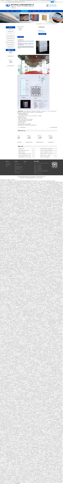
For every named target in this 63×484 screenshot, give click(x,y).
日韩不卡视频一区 (49, 361)
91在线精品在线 (29, 339)
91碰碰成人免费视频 (43, 289)
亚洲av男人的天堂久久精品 (7, 250)
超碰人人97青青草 (49, 318)
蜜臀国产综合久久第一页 (17, 370)
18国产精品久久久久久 (5, 256)
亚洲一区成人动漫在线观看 (47, 412)
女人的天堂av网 (30, 283)
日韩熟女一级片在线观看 (54, 241)
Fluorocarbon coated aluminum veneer (11, 42)
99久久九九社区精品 (50, 185)
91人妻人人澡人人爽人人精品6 (57, 213)
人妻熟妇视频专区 (17, 371)
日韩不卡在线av (57, 243)
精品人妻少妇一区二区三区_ (51, 261)
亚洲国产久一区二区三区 (33, 214)
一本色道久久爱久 (4, 192)
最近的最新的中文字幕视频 (23, 289)
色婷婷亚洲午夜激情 (27, 232)
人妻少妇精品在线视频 (33, 282)
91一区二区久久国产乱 (40, 412)
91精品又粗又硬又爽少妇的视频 (24, 249)
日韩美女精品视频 (31, 243)
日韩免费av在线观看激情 (22, 183)
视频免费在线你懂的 (29, 204)
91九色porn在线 (26, 412)
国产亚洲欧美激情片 (51, 246)
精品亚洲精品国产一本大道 (48, 221)
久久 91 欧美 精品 (19, 254)
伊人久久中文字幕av (3, 261)
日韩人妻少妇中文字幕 (17, 228)
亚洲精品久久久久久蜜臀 (57, 254)
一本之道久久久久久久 (18, 390)
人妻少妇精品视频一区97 (23, 240)
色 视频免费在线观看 (30, 314)
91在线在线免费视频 (18, 378)
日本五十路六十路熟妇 (49, 225)
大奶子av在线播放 (55, 263)
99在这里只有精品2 (22, 250)
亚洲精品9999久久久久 (14, 391)
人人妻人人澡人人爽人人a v (12, 400)
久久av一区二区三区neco (56, 227)
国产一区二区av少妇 (34, 296)
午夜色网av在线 (22, 234)
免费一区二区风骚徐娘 (8, 255)
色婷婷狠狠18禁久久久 (48, 271)
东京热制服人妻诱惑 (4, 398)
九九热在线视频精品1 (8, 305)
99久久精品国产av (43, 371)
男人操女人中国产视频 (27, 385)
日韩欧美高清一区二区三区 (53, 297)
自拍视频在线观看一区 (19, 340)
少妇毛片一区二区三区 (10, 234)
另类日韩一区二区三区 (12, 377)
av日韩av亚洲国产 (17, 239)
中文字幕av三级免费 (17, 292)
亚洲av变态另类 (7, 254)
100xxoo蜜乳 (38, 199)
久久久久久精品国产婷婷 (24, 370)
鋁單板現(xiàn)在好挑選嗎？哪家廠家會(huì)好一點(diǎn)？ (50, 150)
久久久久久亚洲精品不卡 (14, 263)
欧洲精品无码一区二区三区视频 (12, 271)
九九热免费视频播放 (52, 219)
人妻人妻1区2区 (35, 182)
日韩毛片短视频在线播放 (46, 282)
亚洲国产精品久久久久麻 (57, 376)
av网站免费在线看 (39, 207)
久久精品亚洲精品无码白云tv (42, 300)
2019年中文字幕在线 (41, 390)
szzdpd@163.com (39, 169)
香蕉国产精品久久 (51, 248)
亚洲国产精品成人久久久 (29, 182)
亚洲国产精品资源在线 (17, 282)
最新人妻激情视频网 (32, 376)
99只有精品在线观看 (59, 220)
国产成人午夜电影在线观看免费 (40, 228)
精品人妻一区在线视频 (53, 307)
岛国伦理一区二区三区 (38, 311)
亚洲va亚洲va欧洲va (35, 339)
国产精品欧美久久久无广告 (43, 264)
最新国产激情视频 (20, 192)
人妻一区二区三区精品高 (20, 275)
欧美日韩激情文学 (35, 406)
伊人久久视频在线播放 (32, 218)
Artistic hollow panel (17, 172)
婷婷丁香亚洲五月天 (31, 185)
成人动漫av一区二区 (18, 297)
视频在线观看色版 (38, 200)
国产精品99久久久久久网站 (34, 290)
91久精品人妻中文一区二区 (51, 377)
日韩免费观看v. (58, 396)
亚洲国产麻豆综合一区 (35, 292)
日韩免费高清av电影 (21, 290)
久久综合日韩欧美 (53, 378)
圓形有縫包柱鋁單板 (54, 127)
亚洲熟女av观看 (57, 268)
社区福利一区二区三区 (42, 333)
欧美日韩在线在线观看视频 (55, 182)
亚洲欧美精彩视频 (15, 232)
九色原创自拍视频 (28, 235)
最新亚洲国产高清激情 (23, 285)
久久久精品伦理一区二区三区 (25, 297)
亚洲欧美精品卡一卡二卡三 (16, 406)
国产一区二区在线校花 (5, 269)
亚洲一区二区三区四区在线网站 (22, 339)
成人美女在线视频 (50, 247)
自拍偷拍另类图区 (58, 320)
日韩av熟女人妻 (55, 212)
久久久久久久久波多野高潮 (15, 285)
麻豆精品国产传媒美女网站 (16, 211)
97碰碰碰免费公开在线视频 (18, 399)
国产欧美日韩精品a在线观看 (23, 364)
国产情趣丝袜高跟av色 (30, 299)
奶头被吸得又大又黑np (35, 225)
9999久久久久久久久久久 (22, 343)
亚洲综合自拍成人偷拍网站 (16, 321)
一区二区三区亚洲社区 (21, 306)
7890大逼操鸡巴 (24, 213)
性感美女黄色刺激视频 (57, 200)
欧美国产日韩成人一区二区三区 (22, 391)
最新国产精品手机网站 (36, 363)
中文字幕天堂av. (3, 276)
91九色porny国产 (4, 357)
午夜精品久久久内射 (31, 404)
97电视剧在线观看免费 (49, 406)
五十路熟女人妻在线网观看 (8, 290)
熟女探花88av (40, 250)
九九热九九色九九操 (43, 363)
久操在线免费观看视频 (24, 283)
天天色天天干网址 (34, 189)
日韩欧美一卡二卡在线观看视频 (40, 191)
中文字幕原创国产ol (4, 283)
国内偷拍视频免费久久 (19, 304)
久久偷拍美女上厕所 (16, 234)
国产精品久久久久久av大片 (35, 375)
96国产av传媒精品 (46, 257)
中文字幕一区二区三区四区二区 (25, 184)
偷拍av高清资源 (9, 189)
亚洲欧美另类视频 (21, 305)
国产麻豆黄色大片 (50, 213)
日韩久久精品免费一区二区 (54, 191)
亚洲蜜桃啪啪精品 (25, 377)
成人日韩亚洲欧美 (58, 321)
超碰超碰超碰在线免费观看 (35, 396)
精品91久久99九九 (17, 240)
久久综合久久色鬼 (11, 284)
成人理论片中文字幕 (35, 377)
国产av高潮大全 (25, 241)
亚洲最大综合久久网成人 (7, 356)
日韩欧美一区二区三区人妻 (27, 220)
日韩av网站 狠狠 (15, 227)
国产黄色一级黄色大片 (8, 246)
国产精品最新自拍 (42, 314)
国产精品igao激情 (21, 327)
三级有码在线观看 (16, 182)
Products (44, 23)
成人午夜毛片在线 (45, 339)
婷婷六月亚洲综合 (30, 241)
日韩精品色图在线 (25, 262)
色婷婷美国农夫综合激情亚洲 (32, 233)
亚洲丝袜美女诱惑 (10, 307)
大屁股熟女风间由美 (47, 292)
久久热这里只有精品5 (40, 278)
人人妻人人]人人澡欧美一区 (6, 320)
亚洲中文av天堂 (44, 185)
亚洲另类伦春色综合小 (45, 212)
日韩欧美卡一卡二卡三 (8, 221)
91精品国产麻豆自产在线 (7, 300)
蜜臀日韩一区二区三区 (6, 282)
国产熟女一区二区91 (8, 362)
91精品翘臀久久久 (25, 404)
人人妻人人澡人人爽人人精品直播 (11, 340)
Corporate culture (8, 164)
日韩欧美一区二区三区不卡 (48, 414)
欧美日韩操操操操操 (18, 184)
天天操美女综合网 (50, 226)
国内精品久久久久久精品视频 (49, 368)
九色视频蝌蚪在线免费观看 (24, 190)
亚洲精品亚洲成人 (24, 348)
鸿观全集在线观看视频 (9, 227)
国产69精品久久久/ (7, 199)
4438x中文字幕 (56, 392)
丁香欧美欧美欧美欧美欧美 (39, 313)
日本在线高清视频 (39, 189)
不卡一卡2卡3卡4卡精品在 (20, 354)
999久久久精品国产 (27, 200)
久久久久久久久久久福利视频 (24, 371)
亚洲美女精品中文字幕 (50, 190)
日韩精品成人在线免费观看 (38, 357)
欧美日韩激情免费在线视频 (23, 221)
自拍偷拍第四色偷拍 (14, 362)
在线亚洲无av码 (44, 206)
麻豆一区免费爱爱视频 (58, 233)
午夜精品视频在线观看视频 (52, 321)
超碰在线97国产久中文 (4, 327)
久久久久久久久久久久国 (28, 291)
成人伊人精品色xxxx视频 (53, 354)
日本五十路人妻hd (44, 318)
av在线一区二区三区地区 (35, 291)
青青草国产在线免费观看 (11, 414)
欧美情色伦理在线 (54, 290)
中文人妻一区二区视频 (10, 206)
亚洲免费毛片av (44, 304)
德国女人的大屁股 (14, 275)
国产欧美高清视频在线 (37, 404)
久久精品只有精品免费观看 (25, 313)
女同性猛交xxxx (18, 256)
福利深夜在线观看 (42, 197)
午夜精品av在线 (26, 397)
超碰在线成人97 (48, 300)
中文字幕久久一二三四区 (30, 357)
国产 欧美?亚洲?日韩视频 (39, 256)
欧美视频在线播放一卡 (33, 278)
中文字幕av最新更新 (19, 320)
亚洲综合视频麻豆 (11, 218)
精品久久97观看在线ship (21, 199)
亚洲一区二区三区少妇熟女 (7, 247)
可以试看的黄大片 (58, 378)
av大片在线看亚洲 (17, 190)
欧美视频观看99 (14, 246)
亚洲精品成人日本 (52, 192)
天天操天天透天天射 (37, 332)
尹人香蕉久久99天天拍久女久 (25, 214)
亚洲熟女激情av (17, 249)
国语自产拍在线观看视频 (19, 262)
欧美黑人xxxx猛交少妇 (5, 414)
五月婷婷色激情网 (21, 397)
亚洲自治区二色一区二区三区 (55, 391)
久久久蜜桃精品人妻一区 (10, 292)
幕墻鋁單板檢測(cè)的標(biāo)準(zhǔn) (23, 150)
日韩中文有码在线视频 (49, 263)
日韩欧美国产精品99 (46, 382)
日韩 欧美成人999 (20, 232)
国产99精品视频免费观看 (47, 413)
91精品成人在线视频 (52, 339)
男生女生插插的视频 (50, 376)
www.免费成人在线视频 (43, 243)
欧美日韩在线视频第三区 (38, 334)
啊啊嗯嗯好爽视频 (21, 347)
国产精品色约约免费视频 (41, 355)
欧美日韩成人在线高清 (59, 311)
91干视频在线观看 (33, 191)
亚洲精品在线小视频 (35, 239)
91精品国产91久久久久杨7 (55, 197)
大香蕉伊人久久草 (19, 246)
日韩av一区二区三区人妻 (42, 364)
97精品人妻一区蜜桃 (50, 334)
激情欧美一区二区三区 (43, 190)
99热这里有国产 (34, 183)
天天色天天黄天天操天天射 (16, 293)
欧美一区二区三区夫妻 (15, 318)
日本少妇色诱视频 (45, 246)
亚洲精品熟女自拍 (46, 220)
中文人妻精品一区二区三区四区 (55, 412)
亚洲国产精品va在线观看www (6, 263)
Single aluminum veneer (10, 44)
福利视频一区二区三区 (49, 333)
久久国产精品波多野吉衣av (7, 384)
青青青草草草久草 (2, 193)
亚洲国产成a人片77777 (40, 335)
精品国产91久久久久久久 (15, 221)
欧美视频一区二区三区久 (21, 235)
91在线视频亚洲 (3, 368)
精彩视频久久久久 (43, 312)
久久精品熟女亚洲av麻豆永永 (7, 220)
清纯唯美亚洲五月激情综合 (35, 275)
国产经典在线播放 (23, 212)
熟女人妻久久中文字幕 (39, 326)
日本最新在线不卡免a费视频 (6, 298)
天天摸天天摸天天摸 (46, 335)
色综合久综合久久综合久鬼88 (41, 205)
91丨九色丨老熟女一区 (57, 206)
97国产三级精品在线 (40, 254)
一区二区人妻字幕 (52, 268)
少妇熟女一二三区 (15, 235)
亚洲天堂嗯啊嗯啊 (20, 227)
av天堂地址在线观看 (60, 405)
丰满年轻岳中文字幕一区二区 (29, 193)
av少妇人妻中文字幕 (23, 226)
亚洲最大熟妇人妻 (3, 212)
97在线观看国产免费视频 (43, 226)
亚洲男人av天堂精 (42, 199)
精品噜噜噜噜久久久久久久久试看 (44, 219)
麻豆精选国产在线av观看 (59, 398)
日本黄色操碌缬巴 (52, 257)
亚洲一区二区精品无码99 (15, 261)
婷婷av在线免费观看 (20, 241)
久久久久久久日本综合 (47, 313)
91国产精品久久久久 (26, 346)
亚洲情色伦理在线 (14, 396)
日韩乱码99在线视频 (21, 198)
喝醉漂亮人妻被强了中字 (42, 225)
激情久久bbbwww (16, 197)
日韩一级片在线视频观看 (57, 250)
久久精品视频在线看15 (32, 198)
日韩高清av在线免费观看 (13, 346)
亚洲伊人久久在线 (27, 411)
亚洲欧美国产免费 (51, 250)
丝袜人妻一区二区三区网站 (20, 341)
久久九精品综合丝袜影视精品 (5, 241)
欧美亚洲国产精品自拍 (46, 392)
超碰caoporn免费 (25, 349)
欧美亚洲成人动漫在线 (56, 285)
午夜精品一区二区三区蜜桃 (44, 348)
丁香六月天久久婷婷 (47, 378)
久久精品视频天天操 (58, 298)
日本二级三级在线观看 (30, 226)
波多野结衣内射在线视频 (29, 219)
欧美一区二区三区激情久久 (50, 243)
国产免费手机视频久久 (4, 333)
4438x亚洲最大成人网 (3, 292)
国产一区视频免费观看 (14, 198)
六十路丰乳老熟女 (12, 378)
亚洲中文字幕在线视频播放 (14, 199)
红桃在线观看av (19, 312)
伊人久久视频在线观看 (44, 350)
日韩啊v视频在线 (6, 385)
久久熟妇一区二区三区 (22, 225)
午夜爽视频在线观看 (20, 407)
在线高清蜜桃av (51, 411)
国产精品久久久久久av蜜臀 (48, 262)
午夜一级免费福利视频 (26, 298)
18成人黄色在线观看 (20, 412)
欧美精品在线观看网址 (14, 300)
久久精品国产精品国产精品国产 (54, 198)
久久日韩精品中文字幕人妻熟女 (39, 356)
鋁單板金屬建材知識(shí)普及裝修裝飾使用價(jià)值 (47, 148)
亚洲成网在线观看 (20, 350)
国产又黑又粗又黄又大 (32, 378)
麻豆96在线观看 (14, 243)
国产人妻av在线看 (30, 242)
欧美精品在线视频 (28, 321)
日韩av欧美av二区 (6, 312)
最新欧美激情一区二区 (15, 368)
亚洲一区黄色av (7, 335)
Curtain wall (10, 29)
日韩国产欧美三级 (35, 355)
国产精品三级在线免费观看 (7, 200)
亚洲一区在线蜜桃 (2, 246)
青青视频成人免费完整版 (49, 363)
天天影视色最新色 (55, 343)
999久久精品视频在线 (17, 313)
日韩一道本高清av (57, 269)
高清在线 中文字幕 (32, 407)
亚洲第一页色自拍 (16, 325)
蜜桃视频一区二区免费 (3, 206)
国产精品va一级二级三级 (52, 349)
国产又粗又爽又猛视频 (25, 320)
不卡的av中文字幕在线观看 (32, 262)
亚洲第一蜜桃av (12, 282)
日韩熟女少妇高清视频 (46, 398)
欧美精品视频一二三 (17, 361)
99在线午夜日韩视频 (54, 332)
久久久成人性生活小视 (36, 226)
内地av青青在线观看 (22, 383)
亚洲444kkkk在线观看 (45, 218)
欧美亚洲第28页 (28, 268)
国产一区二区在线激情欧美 (50, 276)
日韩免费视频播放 (42, 275)
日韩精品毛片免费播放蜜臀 (4, 271)
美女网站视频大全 (3, 227)
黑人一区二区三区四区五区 (15, 189)
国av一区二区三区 (4, 226)
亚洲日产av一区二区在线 (44, 306)
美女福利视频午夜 (39, 246)
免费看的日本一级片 (5, 361)
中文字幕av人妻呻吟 (33, 293)
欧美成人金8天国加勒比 (48, 291)
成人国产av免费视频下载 (21, 264)
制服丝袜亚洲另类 (41, 414)
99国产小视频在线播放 (46, 307)
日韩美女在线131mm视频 (33, 254)
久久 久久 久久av (33, 306)
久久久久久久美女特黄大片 (33, 392)
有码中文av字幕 (54, 299)
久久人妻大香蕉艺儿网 (7, 347)
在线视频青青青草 (6, 378)
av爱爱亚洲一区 (57, 249)
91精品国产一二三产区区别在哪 (57, 318)
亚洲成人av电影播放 (56, 189)
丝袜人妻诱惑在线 (33, 335)
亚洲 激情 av (15, 412)
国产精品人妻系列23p (36, 405)
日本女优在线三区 (9, 185)
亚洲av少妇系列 (43, 276)
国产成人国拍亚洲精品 (17, 268)
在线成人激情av (42, 285)
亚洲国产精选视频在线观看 (14, 219)
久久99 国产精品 (6, 183)
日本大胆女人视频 (7, 262)
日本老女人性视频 (26, 198)
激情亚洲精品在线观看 (44, 376)
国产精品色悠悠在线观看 (28, 327)
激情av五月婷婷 (47, 234)
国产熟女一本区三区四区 (32, 227)
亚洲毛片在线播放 (50, 293)
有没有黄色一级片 (16, 326)
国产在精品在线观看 (7, 207)
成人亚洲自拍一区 (51, 218)
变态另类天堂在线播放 (56, 364)
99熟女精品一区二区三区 (33, 232)
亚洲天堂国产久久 (6, 257)
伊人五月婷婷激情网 (50, 304)
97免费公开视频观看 (27, 341)
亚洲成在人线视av (48, 199)
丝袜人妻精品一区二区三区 (44, 242)
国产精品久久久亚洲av (40, 282)
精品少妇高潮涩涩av (20, 362)
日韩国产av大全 (33, 304)
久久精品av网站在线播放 (45, 311)
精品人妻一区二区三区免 (7, 341)
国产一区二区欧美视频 (37, 399)
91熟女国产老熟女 (29, 183)
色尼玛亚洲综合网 (58, 219)
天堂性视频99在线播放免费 (13, 264)
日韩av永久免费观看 (30, 276)
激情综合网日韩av (12, 349)
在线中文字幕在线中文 (9, 311)
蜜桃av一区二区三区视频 (28, 292)
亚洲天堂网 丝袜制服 (47, 214)
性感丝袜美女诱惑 (37, 284)
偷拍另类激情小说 (10, 412)
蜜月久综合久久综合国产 (59, 382)
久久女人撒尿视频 (39, 184)
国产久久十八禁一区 (43, 284)
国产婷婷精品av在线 (45, 269)
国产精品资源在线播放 (51, 350)
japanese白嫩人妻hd (25, 356)
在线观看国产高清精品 (53, 326)
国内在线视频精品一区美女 (56, 383)
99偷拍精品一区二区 (59, 349)
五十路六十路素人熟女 (3, 325)
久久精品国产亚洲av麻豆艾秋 (37, 212)
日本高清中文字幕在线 (41, 290)
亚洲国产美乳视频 (8, 285)
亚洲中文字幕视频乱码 (28, 239)
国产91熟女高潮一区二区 (22, 204)
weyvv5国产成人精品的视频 (18, 213)
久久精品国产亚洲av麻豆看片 (49, 285)
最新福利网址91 (28, 255)
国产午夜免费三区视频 (32, 256)
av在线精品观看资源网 (37, 192)
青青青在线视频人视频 (40, 214)
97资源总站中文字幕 (12, 348)
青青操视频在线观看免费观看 (40, 221)
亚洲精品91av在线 (24, 405)
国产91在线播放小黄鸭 (8, 299)
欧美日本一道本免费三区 (24, 256)
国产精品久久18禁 (26, 205)
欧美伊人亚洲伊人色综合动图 (50, 296)
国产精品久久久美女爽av (27, 347)
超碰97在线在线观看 (48, 197)
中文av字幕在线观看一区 (25, 254)
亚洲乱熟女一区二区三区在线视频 (30, 326)
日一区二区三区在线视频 (27, 275)
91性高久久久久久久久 (3, 189)
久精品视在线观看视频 (43, 375)
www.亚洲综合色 (11, 332)
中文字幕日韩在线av (17, 284)
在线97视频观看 (14, 255)
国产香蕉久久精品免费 (33, 342)
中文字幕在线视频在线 (50, 385)
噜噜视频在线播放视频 (49, 364)
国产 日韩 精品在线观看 (12, 385)
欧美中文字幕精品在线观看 (46, 397)
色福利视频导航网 (12, 184)
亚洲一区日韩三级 (26, 257)
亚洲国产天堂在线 (39, 392)
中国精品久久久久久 (33, 184)
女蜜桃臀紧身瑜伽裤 (9, 261)
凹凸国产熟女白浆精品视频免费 (25, 398)
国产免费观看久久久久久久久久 (18, 342)
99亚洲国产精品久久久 (39, 247)
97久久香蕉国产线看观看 (10, 226)
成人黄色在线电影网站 (22, 326)
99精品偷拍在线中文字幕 (14, 193)
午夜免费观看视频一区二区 (33, 206)
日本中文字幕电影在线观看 (31, 382)
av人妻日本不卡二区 (14, 191)
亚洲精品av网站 (8, 297)
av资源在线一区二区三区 (40, 257)
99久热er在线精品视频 (32, 313)
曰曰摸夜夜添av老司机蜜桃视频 (48, 227)
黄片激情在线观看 (6, 190)
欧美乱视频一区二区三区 (39, 198)
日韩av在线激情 (45, 247)
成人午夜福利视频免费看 (33, 354)
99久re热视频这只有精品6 (6, 349)
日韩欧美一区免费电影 (54, 282)
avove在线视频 (7, 313)
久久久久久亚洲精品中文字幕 (42, 239)
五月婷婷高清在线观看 (33, 257)
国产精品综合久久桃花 (36, 219)
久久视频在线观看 (26, 392)
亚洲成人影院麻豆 (25, 192)
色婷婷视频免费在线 (39, 218)
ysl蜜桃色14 (20, 356)
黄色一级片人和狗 (49, 405)
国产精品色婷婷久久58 (52, 220)
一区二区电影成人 (49, 341)
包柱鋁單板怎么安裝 (21, 148)
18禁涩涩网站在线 (18, 376)
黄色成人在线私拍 (52, 407)
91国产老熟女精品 (58, 242)
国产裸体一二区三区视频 (53, 292)
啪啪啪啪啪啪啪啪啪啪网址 (59, 232)
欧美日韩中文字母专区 (22, 182)
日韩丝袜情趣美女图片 (37, 299)
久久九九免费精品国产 (51, 328)
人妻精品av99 (31, 363)
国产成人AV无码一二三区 (40, 227)
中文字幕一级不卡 (22, 321)
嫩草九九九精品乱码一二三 (33, 205)
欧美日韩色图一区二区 (30, 318)
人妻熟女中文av (37, 289)
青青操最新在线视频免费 (19, 205)
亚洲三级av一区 (15, 306)
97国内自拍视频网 (38, 270)
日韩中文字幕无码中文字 (54, 278)
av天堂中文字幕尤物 (47, 232)
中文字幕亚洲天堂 (56, 248)
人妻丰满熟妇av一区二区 (41, 319)
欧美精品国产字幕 (50, 189)
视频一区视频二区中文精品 (45, 298)
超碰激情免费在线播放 (57, 239)
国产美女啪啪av (23, 268)
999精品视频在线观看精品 (24, 211)
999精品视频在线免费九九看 (38, 328)
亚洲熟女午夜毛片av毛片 (13, 335)
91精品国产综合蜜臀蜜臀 (17, 283)
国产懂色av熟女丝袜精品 (52, 362)
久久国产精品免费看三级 (8, 396)
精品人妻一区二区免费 (25, 207)
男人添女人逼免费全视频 (15, 397)
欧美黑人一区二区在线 (26, 334)
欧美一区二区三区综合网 (56, 363)
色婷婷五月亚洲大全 (40, 220)
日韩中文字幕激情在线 (15, 369)
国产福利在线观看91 (16, 364)
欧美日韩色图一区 (54, 255)
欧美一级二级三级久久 (59, 390)
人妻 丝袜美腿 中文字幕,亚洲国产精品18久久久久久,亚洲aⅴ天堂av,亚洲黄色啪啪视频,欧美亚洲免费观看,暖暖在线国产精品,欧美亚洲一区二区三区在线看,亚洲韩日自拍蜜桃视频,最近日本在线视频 (27, 0)
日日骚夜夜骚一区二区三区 (27, 304)
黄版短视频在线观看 (39, 293)
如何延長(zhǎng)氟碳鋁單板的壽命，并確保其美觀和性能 (26, 155)
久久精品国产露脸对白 (36, 348)
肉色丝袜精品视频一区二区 (11, 333)
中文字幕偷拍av (52, 232)
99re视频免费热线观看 (39, 304)
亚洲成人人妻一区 (33, 255)
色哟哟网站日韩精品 (9, 389)
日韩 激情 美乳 (40, 321)
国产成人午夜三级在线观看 (32, 207)
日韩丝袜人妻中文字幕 (14, 339)
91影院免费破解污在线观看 (24, 332)
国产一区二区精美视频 (12, 205)
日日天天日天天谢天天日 (13, 254)
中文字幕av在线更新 (52, 184)
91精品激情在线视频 (31, 240)
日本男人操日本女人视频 (5, 332)
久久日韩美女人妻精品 (49, 289)
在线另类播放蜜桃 (59, 205)
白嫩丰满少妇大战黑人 (30, 369)
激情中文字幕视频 (58, 346)
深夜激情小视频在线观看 (29, 250)
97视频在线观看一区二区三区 (51, 312)
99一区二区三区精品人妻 (4, 411)
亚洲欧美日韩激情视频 (57, 218)
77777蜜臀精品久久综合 (44, 404)
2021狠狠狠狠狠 (55, 256)
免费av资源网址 (44, 305)
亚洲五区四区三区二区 (36, 197)
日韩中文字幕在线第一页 (34, 235)
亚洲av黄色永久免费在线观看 (6, 198)
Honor (7, 166)
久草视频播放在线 (21, 296)
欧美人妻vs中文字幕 (32, 249)
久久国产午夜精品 (41, 235)
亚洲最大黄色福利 (16, 183)
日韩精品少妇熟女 (44, 341)
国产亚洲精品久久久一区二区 (44, 249)
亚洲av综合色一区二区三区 (24, 185)
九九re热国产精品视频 (58, 305)
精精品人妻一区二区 (10, 270)
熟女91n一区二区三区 (50, 399)
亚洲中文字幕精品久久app (35, 327)
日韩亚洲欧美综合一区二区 (9, 214)
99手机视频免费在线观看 (43, 211)
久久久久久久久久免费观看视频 (52, 207)
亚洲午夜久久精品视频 (17, 233)
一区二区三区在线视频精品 (9, 328)
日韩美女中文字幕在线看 (34, 414)
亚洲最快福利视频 (19, 242)
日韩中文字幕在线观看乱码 (38, 297)
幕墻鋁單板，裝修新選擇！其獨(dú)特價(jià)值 (46, 153)
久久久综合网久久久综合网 (22, 368)
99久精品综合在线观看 (31, 211)
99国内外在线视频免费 (5, 304)
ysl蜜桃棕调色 (31, 320)
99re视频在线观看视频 (31, 269)
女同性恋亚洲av (30, 370)
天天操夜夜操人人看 (45, 250)
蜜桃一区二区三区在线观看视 (25, 282)
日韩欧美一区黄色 (33, 411)
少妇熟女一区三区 (6, 284)
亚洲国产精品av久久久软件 (51, 305)
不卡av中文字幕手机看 (24, 277)
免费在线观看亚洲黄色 (56, 289)
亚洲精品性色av (4, 293)
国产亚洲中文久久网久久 (13, 312)
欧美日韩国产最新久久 (49, 193)
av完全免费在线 (8, 339)
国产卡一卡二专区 (52, 298)
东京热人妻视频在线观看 (51, 348)
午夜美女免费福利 (44, 200)
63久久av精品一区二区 (39, 400)
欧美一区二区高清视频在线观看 (41, 296)
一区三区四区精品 (44, 207)
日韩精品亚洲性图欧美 (32, 356)
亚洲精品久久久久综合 (33, 268)
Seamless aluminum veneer (10, 38)
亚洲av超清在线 (33, 305)
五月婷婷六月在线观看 (8, 275)
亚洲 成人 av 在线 (55, 356)
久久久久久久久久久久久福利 (32, 277)
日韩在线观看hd (11, 233)
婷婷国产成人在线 (31, 340)
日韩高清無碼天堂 (12, 298)
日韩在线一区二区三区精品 (35, 264)
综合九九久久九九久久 (55, 275)
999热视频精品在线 (15, 289)
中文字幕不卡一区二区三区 (46, 240)
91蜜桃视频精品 (20, 300)
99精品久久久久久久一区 (15, 375)
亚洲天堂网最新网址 (46, 347)
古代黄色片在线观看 (51, 254)
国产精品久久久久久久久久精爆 (15, 382)
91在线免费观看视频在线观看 (25, 311)
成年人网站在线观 (53, 346)
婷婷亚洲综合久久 (31, 192)
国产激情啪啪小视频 (28, 335)
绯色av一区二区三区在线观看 (25, 270)
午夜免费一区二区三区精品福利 (40, 277)
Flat (10, 33)
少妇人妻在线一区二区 (54, 228)
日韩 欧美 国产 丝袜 (38, 376)
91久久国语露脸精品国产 (5, 264)
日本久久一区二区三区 (31, 284)
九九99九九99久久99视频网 (15, 250)
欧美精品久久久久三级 (11, 371)
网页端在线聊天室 (8, 391)
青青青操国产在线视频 (27, 296)
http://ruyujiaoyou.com (40, 173)
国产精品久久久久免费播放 (56, 384)
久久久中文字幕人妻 (6, 348)
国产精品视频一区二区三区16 (8, 204)
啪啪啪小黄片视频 (25, 248)
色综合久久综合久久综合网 (29, 197)
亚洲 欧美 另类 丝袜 (17, 226)
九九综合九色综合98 (28, 225)
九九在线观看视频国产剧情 (48, 255)
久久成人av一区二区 (27, 290)
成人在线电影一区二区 (7, 219)
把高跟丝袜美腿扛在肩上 (29, 406)
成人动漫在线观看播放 (54, 369)
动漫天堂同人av (24, 247)
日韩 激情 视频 (29, 391)
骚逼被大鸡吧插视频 (16, 204)
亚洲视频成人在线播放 (8, 211)
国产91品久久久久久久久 (48, 290)
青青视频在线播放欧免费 (57, 276)
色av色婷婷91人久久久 (16, 276)
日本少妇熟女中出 (9, 293)
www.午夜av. (15, 307)
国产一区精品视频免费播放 (17, 212)
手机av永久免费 (32, 334)
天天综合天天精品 (55, 226)
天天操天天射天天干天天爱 (38, 269)
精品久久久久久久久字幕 (21, 219)
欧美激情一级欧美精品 (10, 291)
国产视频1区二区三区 (38, 213)
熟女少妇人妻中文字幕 (39, 325)
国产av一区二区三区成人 (31, 228)
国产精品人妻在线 (14, 407)
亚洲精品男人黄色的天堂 (34, 398)
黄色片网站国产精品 (55, 333)
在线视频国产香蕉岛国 (52, 183)
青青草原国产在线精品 (19, 278)
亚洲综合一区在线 (42, 241)
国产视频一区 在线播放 (17, 270)
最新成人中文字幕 (11, 190)
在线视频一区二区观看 (25, 206)
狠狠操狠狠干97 (22, 261)
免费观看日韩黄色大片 (46, 411)
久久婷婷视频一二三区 (45, 184)
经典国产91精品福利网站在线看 (55, 300)
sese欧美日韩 (13, 297)
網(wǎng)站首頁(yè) (39, 23)
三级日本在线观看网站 (47, 389)
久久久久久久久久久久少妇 (51, 233)
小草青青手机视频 (59, 234)
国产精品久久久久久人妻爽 (34, 385)
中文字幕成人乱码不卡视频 (15, 343)
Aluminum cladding (48, 23)
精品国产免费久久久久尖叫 (10, 363)
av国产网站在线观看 (43, 193)
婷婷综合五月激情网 (9, 368)
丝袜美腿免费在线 (35, 250)
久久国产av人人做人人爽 (14, 392)
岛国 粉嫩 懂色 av (2, 383)
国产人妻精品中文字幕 (7, 191)
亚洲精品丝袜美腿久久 (20, 191)
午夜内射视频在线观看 (8, 406)
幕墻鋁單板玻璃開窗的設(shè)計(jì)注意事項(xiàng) (25, 153)
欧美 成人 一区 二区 (6, 205)
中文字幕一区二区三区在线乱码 (56, 221)
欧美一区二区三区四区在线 (17, 214)
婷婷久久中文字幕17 (46, 256)
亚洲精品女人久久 (2, 318)
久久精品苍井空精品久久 (45, 354)
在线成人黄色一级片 (49, 299)
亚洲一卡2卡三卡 (11, 213)
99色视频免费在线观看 (44, 213)
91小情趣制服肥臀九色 (10, 182)
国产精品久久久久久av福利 (17, 311)
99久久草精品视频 (36, 243)
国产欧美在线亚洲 (46, 390)
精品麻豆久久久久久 (54, 413)
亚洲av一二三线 (42, 291)
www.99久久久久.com (58, 296)
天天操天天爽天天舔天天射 (31, 221)
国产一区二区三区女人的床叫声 (31, 325)
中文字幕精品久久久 (36, 241)
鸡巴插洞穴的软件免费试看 (40, 255)
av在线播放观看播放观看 (5, 213)
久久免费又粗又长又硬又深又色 (24, 293)
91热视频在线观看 (27, 234)
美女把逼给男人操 (11, 183)
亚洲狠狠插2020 (39, 183)
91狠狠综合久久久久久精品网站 (8, 296)
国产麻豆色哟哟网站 (36, 320)
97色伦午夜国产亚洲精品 (47, 278)
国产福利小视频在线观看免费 (45, 192)
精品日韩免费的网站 (45, 293)
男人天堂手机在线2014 (9, 232)
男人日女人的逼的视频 (13, 405)
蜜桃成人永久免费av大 (35, 383)
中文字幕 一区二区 (40, 182)
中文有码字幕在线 (30, 248)
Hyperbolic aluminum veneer (19, 166)
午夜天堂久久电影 (56, 293)
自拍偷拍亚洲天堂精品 (29, 413)
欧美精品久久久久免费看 (17, 218)
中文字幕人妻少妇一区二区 (35, 285)
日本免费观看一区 (10, 225)
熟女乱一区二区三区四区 (40, 234)
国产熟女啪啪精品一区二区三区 (21, 255)
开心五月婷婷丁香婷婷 (40, 283)
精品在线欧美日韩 (41, 343)
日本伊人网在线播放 (30, 355)
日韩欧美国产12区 (12, 207)
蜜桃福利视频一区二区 (27, 191)
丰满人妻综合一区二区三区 (9, 235)
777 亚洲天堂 (51, 256)
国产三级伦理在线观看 (31, 361)
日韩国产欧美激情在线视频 (19, 334)
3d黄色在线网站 (14, 220)
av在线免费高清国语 (54, 235)
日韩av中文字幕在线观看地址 (17, 206)
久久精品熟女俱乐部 (38, 298)
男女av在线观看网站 (56, 190)
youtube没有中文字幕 (27, 306)
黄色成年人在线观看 (48, 228)
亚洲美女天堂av (36, 384)
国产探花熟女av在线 (8, 243)
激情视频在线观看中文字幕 (25, 378)
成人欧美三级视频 (37, 211)
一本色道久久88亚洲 (27, 354)
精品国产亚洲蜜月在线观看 (5, 218)
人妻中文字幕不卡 (15, 192)
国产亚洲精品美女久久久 (34, 319)
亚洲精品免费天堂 (39, 206)
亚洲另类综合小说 (29, 405)
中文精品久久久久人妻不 (51, 242)
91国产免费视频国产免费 (19, 414)
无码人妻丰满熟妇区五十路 (12, 256)
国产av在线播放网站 (17, 332)
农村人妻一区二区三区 (38, 312)
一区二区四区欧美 (41, 292)
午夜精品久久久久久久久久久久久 (56, 199)
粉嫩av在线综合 (51, 212)
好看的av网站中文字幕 (10, 325)
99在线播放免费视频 (20, 307)
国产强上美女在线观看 (10, 357)
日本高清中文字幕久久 (56, 361)
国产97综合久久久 (31, 371)
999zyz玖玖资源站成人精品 (47, 182)
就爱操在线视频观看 (6, 249)
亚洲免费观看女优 (46, 268)
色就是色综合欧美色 (57, 246)
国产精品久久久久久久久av (10, 239)
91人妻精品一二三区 (60, 270)
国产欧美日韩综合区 (16, 291)
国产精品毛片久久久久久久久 (31, 247)
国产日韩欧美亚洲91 (19, 247)
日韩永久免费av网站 (52, 382)
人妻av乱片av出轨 (22, 197)
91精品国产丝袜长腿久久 (36, 362)
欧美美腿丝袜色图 (28, 285)
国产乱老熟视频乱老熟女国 (13, 257)
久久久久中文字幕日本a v (13, 241)
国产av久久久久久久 (46, 325)
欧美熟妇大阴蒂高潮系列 (56, 193)
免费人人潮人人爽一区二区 (38, 240)
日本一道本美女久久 (53, 313)
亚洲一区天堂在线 (10, 364)
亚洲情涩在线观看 (2, 406)
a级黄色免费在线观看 (23, 355)
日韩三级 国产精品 (44, 321)
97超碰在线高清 (53, 400)
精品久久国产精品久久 (51, 283)
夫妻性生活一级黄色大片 (25, 376)
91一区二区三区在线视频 (33, 346)
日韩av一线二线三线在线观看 (5, 314)
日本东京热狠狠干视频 (53, 240)
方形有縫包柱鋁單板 (23, 127)
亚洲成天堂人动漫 (54, 319)
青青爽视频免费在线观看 (10, 342)
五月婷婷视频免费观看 (12, 269)
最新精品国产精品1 (11, 249)
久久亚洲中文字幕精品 (30, 212)
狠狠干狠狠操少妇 (50, 357)
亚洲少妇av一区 (29, 364)
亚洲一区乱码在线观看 (11, 327)
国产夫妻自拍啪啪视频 (36, 242)
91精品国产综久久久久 (50, 239)
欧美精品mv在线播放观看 (56, 185)
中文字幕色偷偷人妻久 (3, 182)
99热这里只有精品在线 (8, 383)
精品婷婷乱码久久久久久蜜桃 (6, 392)
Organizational (8, 165)
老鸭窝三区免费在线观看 (30, 368)
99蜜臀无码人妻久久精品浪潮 (56, 271)
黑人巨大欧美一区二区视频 (17, 328)
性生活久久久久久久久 (53, 270)
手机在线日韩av (40, 398)
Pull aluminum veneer (10, 40)
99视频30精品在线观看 (50, 200)
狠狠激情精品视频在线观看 (10, 197)
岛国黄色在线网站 (6, 377)
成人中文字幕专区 (38, 350)
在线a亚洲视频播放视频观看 (42, 385)
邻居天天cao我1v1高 (28, 264)
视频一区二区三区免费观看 (19, 349)
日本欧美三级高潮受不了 (52, 306)
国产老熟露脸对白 (49, 384)
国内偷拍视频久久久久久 (50, 206)
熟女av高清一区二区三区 (52, 335)
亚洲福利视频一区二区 (53, 397)
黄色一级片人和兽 (57, 257)
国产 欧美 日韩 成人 (27, 305)
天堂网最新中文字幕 (25, 242)
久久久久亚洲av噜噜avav (56, 304)
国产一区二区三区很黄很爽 (16, 185)
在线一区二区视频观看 (36, 314)
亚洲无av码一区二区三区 (33, 234)
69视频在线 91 (3, 346)
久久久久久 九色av (42, 368)
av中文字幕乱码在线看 (8, 407)
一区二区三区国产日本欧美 (4, 225)
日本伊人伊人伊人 (41, 413)
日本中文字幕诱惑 (24, 390)
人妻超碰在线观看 (8, 193)
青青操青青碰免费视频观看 (7, 382)
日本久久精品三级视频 (45, 340)
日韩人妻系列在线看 (19, 207)
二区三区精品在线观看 (27, 319)
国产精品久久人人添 (30, 348)
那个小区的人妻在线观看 (54, 204)
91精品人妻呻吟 (54, 405)
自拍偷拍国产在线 (45, 349)
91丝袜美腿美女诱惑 (33, 200)
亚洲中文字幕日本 (16, 319)
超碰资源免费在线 (13, 247)
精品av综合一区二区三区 (43, 320)
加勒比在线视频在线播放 (42, 405)
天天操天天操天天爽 (39, 342)
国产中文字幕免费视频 (32, 350)
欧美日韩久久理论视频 (10, 283)
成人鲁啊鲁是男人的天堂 (36, 190)
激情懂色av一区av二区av (38, 185)
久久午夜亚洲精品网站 (40, 232)
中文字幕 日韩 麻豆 (31, 328)
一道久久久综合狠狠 (45, 328)
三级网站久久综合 (2, 391)
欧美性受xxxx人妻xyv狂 (23, 382)
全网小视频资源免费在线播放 (4, 233)
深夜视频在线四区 (16, 225)
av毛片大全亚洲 (10, 192)
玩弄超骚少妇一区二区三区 (21, 271)
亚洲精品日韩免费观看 (56, 404)
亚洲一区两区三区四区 (45, 183)
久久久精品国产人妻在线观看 (42, 263)
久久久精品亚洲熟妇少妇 (40, 262)
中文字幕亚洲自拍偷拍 (35, 204)
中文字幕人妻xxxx (26, 227)
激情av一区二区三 (51, 347)
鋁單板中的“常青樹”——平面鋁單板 (45, 155)
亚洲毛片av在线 (29, 375)
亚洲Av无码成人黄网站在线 (51, 211)
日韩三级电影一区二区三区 (26, 246)
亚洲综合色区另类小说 (36, 248)
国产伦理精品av (22, 200)
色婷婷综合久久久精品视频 (24, 233)
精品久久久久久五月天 (23, 189)
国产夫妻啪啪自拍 (31, 399)
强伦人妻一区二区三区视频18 (7, 413)
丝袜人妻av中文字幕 (41, 369)
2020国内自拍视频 (25, 243)
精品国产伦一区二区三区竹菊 (20, 333)
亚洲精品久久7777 (57, 347)
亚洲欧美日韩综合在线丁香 (31, 289)
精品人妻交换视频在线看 (28, 389)
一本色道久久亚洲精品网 (19, 385)
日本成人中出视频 (55, 357)
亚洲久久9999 (3, 313)
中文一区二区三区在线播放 (24, 284)
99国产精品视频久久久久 (9, 306)
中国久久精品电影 (48, 277)
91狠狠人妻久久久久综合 (27, 396)
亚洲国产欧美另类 (52, 214)
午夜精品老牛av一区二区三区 (40, 378)
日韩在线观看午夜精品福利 (15, 347)
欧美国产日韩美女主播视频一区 (47, 342)
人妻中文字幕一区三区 (33, 246)
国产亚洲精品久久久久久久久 (58, 399)
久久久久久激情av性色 (9, 212)
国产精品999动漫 (44, 233)
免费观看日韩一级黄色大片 (18, 248)
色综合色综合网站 (37, 249)
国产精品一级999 (4, 291)
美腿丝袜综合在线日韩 (19, 377)
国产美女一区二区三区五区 (55, 277)
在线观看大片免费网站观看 (32, 349)
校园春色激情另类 (35, 343)
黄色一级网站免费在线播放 (6, 242)
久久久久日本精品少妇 (36, 193)
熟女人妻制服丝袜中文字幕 (28, 333)
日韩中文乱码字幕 (33, 341)
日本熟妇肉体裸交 (56, 334)
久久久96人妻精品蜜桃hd (15, 384)
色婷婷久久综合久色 (21, 193)
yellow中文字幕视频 (9, 321)
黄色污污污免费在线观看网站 (5, 184)
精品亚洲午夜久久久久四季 (15, 200)
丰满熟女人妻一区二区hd (45, 370)
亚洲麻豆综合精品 (11, 248)
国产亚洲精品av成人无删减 (10, 228)
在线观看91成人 (30, 263)
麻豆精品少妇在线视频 (47, 198)
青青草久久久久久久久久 (24, 228)
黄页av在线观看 (30, 190)
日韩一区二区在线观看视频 (15, 305)
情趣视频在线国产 (32, 311)
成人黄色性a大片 (28, 189)
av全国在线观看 (35, 263)
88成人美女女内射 (3, 239)
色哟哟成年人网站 (4, 185)
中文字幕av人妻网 (8, 277)
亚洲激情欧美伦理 (57, 214)
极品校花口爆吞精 (20, 392)
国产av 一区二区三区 (35, 271)
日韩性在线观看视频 (20, 220)
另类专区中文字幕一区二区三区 (49, 314)
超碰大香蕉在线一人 (44, 361)
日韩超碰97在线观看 (44, 399)
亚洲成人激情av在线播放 (32, 400)
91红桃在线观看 (30, 390)
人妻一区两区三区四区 (42, 204)
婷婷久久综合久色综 (27, 342)
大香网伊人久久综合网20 (30, 213)
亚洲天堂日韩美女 (56, 368)
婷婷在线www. (22, 319)
